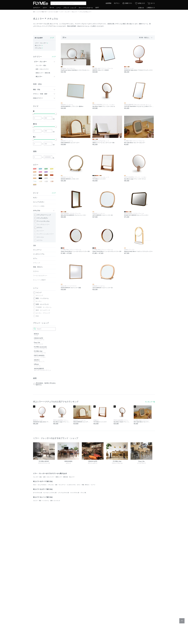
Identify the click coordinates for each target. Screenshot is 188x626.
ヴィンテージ (62, 484)
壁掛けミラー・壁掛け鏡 (62, 477)
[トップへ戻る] (182, 620)
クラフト (39, 227)
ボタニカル (40, 237)
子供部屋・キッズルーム (43, 307)
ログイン (117, 3)
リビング (39, 292)
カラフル (39, 240)
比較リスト (128, 3)
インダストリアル (71, 484)
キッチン (39, 301)
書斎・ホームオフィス (43, 310)
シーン (58, 7)
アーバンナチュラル (43, 221)
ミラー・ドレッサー (65, 11)
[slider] (33, 114)
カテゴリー (36, 7)
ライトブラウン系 (74, 492)
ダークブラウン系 (37, 492)
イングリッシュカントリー (45, 234)
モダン (34, 484)
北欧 (56, 484)
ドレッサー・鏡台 (37, 477)
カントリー (40, 231)
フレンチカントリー (43, 224)
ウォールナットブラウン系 (49, 492)
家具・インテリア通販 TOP (40, 11)
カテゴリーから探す (53, 11)
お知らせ (141, 7)
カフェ (78, 484)
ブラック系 (83, 492)
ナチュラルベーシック (44, 215)
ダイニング (39, 295)
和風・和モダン (85, 484)
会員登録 (108, 3)
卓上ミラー (74, 11)
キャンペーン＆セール (86, 7)
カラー (45, 7)
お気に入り (141, 3)
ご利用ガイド (150, 7)
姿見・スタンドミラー (48, 477)
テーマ (52, 7)
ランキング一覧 (150, 402)
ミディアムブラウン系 (63, 492)
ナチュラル (52, 18)
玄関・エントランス (42, 304)
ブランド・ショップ (69, 7)
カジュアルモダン (42, 484)
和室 (37, 316)
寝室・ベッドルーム (42, 298)
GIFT (97, 7)
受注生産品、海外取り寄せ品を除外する (46, 384)
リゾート (93, 484)
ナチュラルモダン (42, 218)
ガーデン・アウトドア (43, 313)
